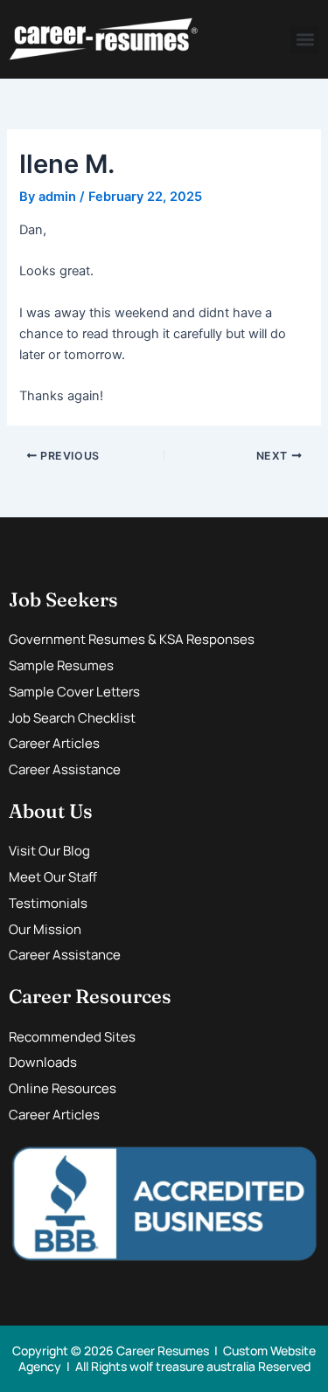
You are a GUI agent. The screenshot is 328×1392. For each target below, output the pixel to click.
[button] (304, 39)
